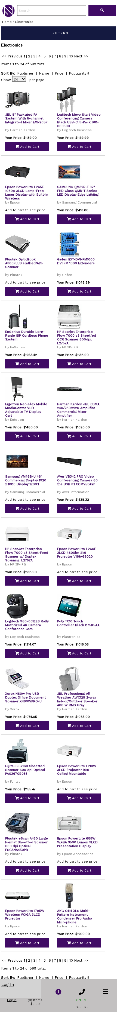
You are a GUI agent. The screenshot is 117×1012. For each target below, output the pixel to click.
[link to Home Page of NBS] (8, 15)
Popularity (78, 73)
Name (44, 73)
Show (6, 80)
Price (59, 73)
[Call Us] (82, 992)
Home (7, 22)
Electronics (24, 22)
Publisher (25, 73)
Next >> (81, 56)
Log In (7, 984)
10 (71, 56)
